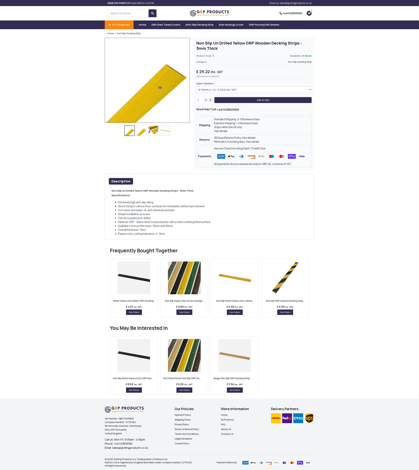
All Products (227, 419)
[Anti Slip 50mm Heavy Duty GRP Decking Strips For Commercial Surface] (134, 355)
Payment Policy (183, 414)
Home (142, 24)
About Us (226, 429)
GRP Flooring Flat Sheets (264, 24)
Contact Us (227, 433)
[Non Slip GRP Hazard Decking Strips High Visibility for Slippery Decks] (285, 278)
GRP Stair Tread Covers (165, 24)
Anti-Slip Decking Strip (200, 24)
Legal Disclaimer (183, 438)
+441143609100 (292, 13)
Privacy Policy (182, 424)
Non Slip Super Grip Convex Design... (184, 300)
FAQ (223, 424)
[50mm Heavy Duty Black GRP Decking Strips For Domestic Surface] (134, 278)
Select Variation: (205, 83)
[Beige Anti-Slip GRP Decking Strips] (234, 355)
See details (221, 131)
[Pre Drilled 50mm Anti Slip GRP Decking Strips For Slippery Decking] (184, 355)
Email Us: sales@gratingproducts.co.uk (290, 3)
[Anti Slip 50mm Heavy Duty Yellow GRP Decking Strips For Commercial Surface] (234, 278)
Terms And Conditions (187, 433)
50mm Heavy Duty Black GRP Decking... (134, 300)
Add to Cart (263, 100)
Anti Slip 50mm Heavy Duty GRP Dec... (133, 378)
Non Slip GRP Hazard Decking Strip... (285, 300)
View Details (134, 312)
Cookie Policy (182, 443)
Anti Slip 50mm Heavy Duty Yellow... (235, 300)
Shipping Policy (183, 419)
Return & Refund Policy (187, 429)
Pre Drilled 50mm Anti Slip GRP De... (182, 378)
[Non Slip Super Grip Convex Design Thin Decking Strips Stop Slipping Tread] (184, 278)
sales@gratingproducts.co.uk (130, 448)
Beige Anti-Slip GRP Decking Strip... (232, 378)
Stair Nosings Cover (231, 24)
